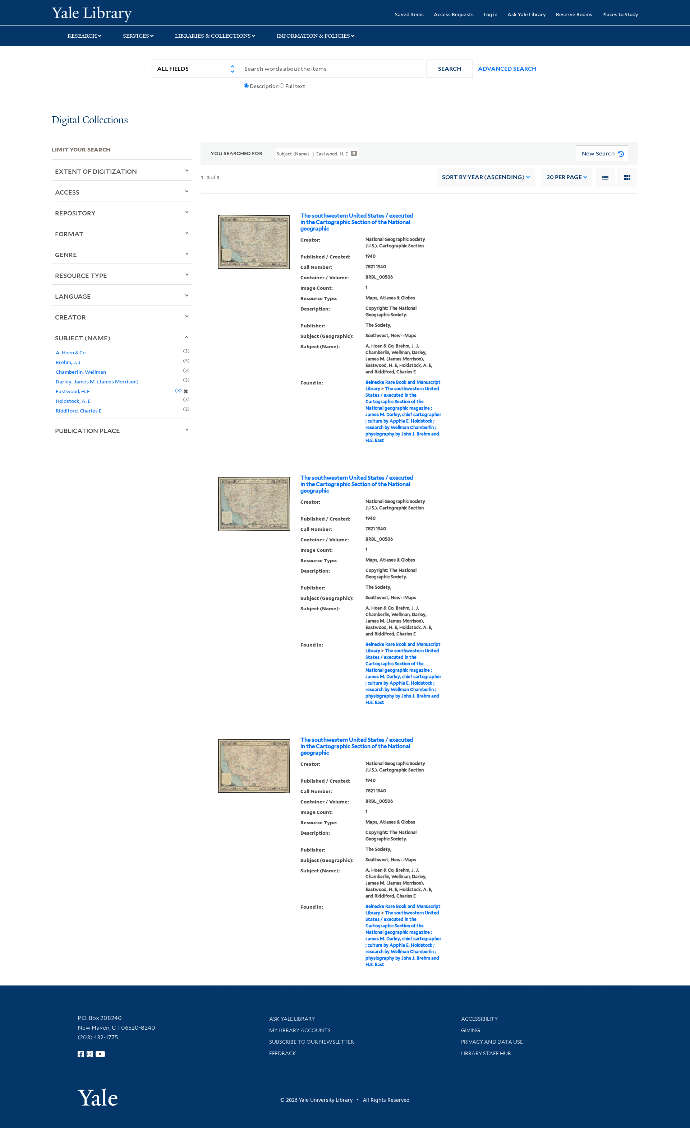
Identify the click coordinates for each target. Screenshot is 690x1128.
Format (69, 233)
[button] (450, 69)
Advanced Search (507, 68)
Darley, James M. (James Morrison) (97, 381)
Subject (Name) (83, 338)
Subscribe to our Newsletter (311, 1042)
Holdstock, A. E (73, 400)
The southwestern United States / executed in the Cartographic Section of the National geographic (356, 222)
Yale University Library (96, 14)
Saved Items (409, 14)
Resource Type (81, 275)
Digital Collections (90, 120)
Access (67, 192)
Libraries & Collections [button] (213, 35)
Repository (75, 213)
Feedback (282, 1053)
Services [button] (136, 35)
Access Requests (454, 14)
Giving (470, 1030)
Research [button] (82, 35)
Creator (70, 317)
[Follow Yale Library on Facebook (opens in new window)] (81, 1054)
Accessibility (479, 1019)
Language (73, 296)
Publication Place (87, 430)
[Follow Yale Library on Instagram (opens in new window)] (90, 1054)
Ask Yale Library (526, 14)
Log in (490, 14)
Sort (483, 177)
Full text (295, 86)
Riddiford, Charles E (79, 410)
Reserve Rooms (574, 14)
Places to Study (620, 14)
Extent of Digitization (96, 171)
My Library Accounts (300, 1030)
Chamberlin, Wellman (81, 371)
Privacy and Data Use (492, 1042)
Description (264, 86)
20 (564, 177)
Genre (66, 254)
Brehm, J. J (68, 362)
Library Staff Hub (486, 1053)
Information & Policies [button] (313, 35)
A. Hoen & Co (71, 352)
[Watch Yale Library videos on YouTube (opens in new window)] (100, 1054)
